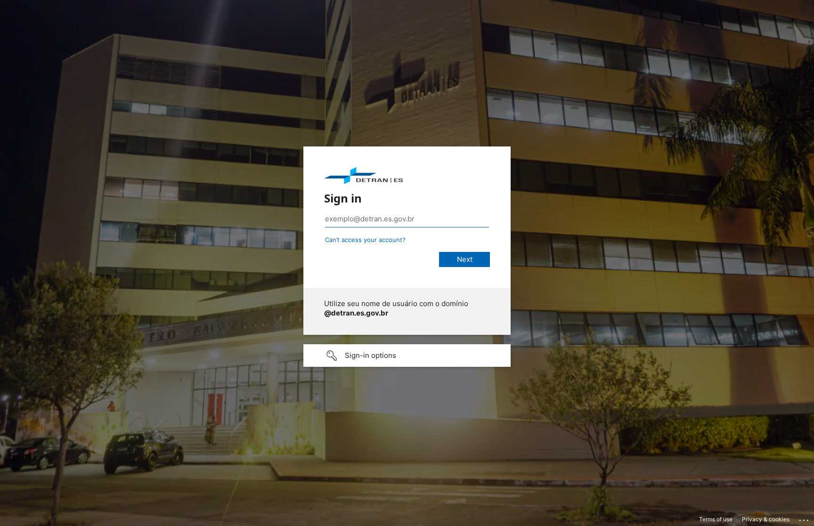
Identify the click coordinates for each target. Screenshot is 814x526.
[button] (407, 355)
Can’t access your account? (365, 239)
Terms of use (716, 519)
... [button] (804, 518)
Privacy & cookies (766, 519)
